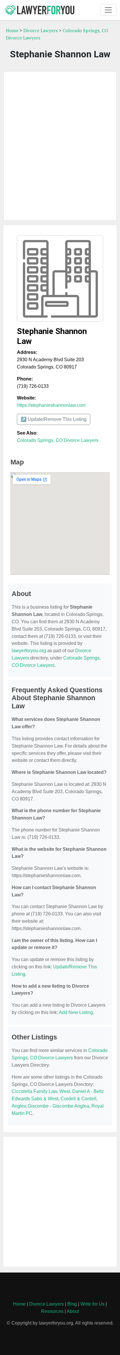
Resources (52, 1311)
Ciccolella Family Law (34, 1091)
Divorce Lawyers (40, 30)
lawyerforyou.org (29, 650)
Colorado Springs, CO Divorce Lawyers (57, 440)
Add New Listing (76, 1012)
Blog (72, 1303)
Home (12, 30)
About (73, 1311)
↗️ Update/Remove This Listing (54, 419)
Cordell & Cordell (78, 1098)
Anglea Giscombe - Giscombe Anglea (50, 1105)
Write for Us (92, 1303)
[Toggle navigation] (108, 10)
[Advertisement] (60, 146)
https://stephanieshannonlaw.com (51, 405)
